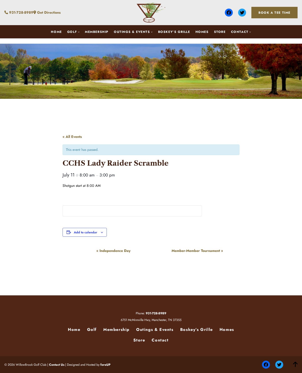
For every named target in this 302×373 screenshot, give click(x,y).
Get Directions (48, 12)
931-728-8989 (20, 12)
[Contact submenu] (250, 32)
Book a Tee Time (274, 12)
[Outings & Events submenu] (152, 32)
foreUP (105, 364)
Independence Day (113, 250)
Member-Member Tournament (197, 250)
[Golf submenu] (79, 32)
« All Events (72, 136)
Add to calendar (85, 232)
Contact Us (56, 364)
